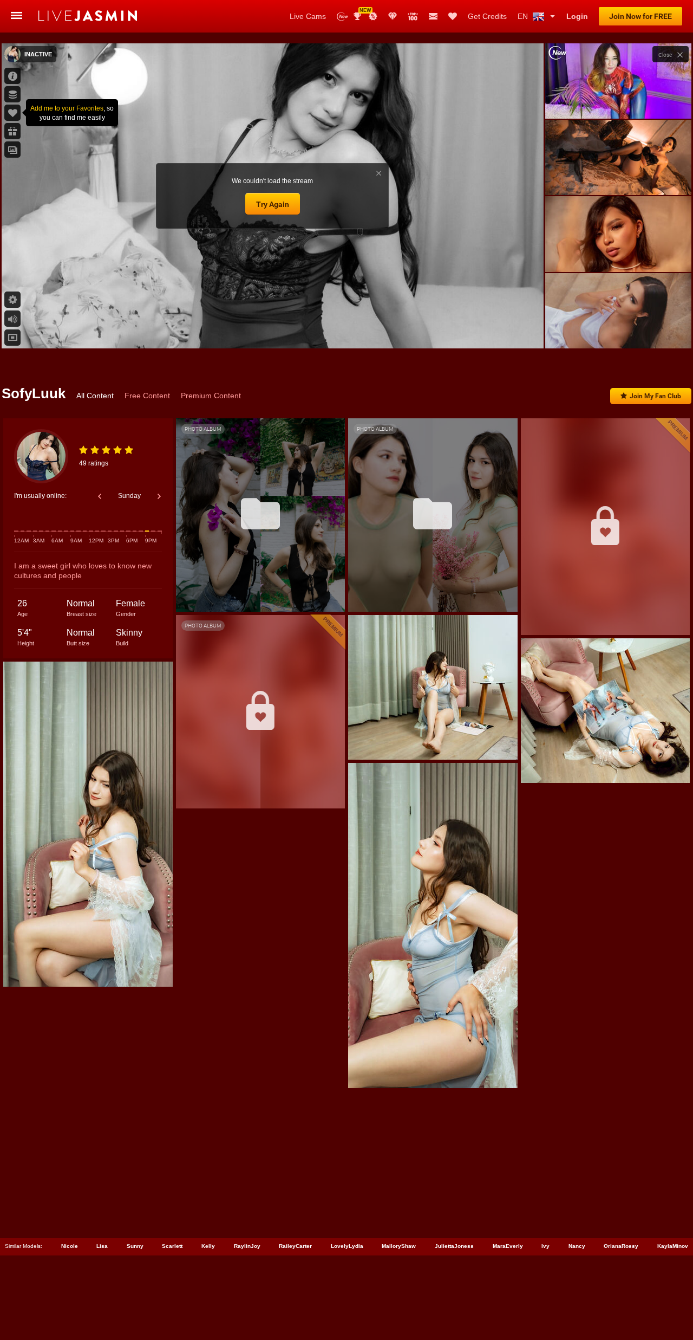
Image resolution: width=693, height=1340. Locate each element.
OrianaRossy (621, 1246)
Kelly (208, 1246)
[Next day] (159, 496)
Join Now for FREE (640, 16)
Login (577, 16)
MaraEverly (508, 1246)
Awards (361, 12)
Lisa (102, 1246)
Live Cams (308, 16)
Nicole (69, 1246)
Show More (618, 330)
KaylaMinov (672, 1246)
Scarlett (172, 1246)
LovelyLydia (347, 1246)
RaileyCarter (295, 1246)
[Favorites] (452, 16)
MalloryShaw (399, 1246)
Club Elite (392, 16)
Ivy (545, 1246)
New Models (342, 16)
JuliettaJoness (454, 1246)
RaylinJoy (247, 1246)
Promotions (373, 16)
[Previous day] (99, 496)
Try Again (272, 204)
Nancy (576, 1246)
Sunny (135, 1246)
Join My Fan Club (655, 396)
